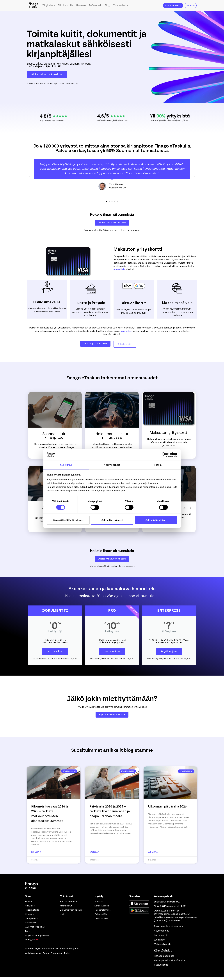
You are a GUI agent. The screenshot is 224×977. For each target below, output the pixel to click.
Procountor (56, 953)
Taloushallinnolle (102, 910)
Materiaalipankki (162, 944)
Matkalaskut (66, 906)
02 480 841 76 (161, 906)
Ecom (46, 953)
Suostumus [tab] (66, 464)
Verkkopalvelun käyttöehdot (169, 960)
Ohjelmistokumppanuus (37, 935)
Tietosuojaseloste (164, 956)
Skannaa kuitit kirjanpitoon (55, 435)
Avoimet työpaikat (34, 927)
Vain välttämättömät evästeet (68, 520)
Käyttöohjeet (161, 931)
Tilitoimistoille (65, 5)
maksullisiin (119, 269)
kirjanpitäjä (126, 331)
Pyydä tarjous (169, 651)
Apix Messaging (33, 953)
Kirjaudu (191, 5)
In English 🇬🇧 (31, 940)
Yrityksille (30, 906)
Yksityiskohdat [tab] (112, 464)
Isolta (67, 953)
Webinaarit (159, 940)
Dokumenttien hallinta (71, 910)
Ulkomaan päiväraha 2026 (167, 806)
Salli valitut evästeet (112, 520)
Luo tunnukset (55, 651)
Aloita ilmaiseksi (173, 5)
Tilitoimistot (160, 935)
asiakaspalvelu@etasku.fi (167, 902)
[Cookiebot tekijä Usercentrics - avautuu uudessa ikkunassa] (164, 454)
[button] (29, 176)
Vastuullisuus (161, 965)
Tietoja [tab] (157, 464)
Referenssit (95, 5)
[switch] (95, 507)
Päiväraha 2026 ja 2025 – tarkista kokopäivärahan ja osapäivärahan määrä (110, 811)
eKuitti (63, 914)
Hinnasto (81, 5)
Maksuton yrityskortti (169, 433)
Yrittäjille (98, 901)
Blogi (107, 5)
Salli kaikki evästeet (156, 520)
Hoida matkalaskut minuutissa (111, 435)
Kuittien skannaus (68, 901)
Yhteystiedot (120, 5)
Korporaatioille (101, 906)
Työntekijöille (100, 914)
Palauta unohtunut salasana (168, 926)
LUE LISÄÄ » (36, 852)
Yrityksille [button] (47, 5)
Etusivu (28, 901)
